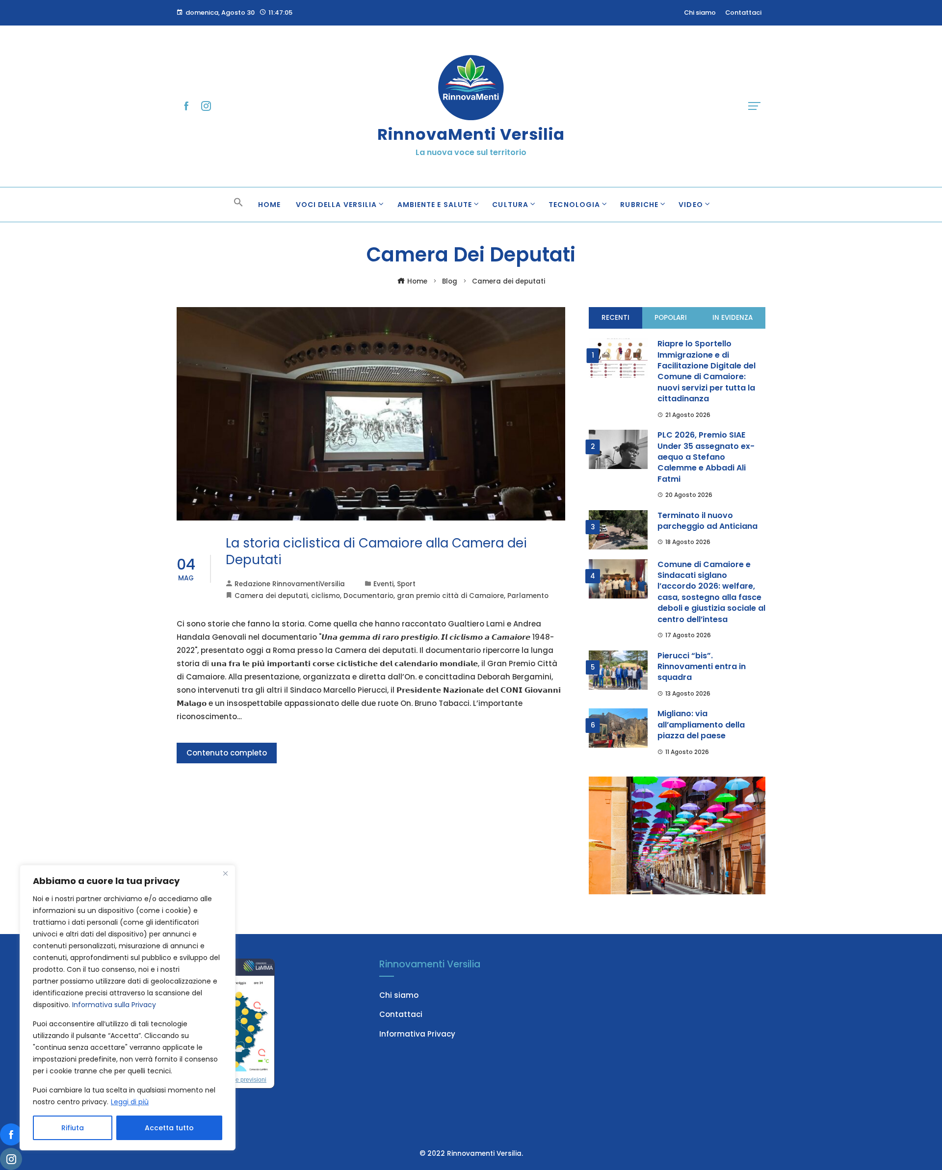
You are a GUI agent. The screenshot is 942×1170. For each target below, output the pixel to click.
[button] (238, 204)
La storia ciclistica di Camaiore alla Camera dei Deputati (376, 551)
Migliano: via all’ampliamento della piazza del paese (701, 724)
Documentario (368, 595)
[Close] (225, 873)
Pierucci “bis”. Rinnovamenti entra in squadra (701, 666)
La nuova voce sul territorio (471, 152)
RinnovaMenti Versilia (471, 134)
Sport (406, 584)
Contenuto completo (226, 753)
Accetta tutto (169, 1128)
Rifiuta (72, 1128)
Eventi (383, 584)
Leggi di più (130, 1102)
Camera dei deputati (271, 595)
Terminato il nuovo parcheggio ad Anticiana (707, 521)
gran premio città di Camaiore (450, 595)
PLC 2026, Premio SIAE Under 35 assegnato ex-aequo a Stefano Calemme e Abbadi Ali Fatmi (706, 457)
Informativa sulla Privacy (114, 1005)
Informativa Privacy (417, 1034)
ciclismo (325, 595)
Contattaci (400, 1014)
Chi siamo (399, 995)
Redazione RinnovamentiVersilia (290, 584)
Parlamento (528, 595)
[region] (128, 1007)
